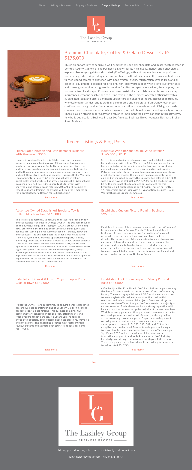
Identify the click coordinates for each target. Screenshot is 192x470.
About (42, 5)
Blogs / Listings (111, 5)
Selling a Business (61, 5)
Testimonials (132, 5)
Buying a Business (86, 5)
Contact (148, 5)
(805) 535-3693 (113, 456)
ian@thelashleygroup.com (84, 456)
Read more (51, 197)
